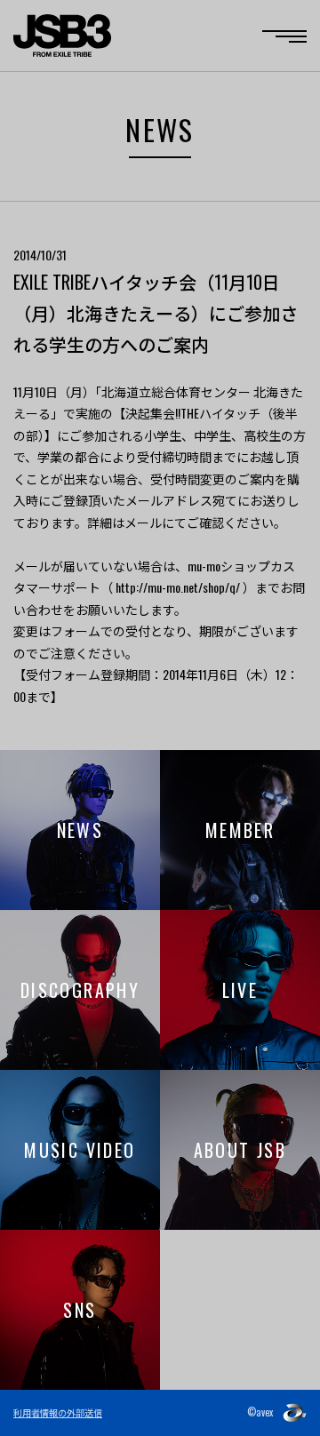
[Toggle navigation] (284, 36)
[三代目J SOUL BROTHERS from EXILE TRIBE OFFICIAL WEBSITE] (62, 35)
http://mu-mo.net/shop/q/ (178, 587)
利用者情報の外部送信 (57, 1412)
